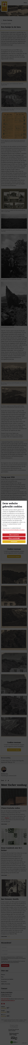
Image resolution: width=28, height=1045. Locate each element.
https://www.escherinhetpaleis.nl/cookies (13, 530)
